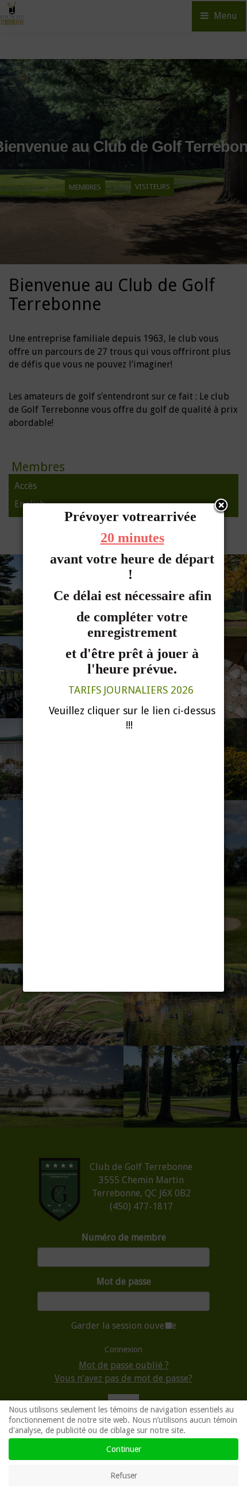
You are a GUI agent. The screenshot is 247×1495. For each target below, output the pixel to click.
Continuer (123, 1449)
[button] (221, 506)
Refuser (123, 1475)
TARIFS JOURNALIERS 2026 (131, 690)
